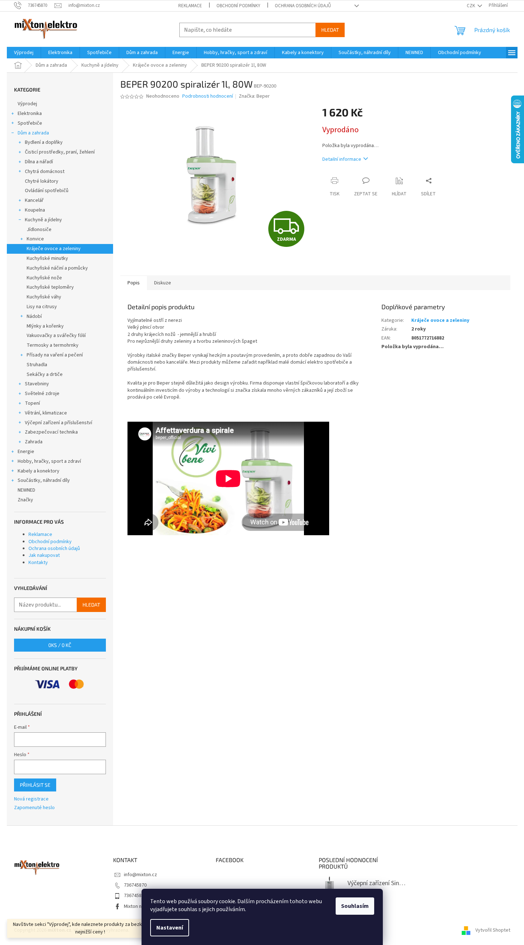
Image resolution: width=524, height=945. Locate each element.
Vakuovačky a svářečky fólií (56, 335)
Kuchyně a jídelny (43, 219)
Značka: (254, 96)
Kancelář (34, 200)
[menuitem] (24, 52)
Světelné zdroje (42, 393)
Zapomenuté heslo (34, 807)
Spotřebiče (30, 123)
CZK (471, 6)
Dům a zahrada (33, 133)
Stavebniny (37, 383)
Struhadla (37, 364)
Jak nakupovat (44, 555)
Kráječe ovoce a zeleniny (54, 248)
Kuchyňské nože (44, 277)
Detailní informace (341, 159)
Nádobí (34, 316)
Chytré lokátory (41, 181)
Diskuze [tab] (162, 283)
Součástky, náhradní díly (44, 480)
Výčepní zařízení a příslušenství (58, 422)
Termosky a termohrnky (53, 345)
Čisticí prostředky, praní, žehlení (60, 152)
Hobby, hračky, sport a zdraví (49, 461)
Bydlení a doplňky (44, 142)
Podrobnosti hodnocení (207, 96)
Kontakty (38, 562)
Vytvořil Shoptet (492, 930)
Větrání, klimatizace (46, 413)
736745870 (135, 885)
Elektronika (30, 113)
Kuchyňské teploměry (50, 287)
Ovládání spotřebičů (46, 190)
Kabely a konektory (38, 471)
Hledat (330, 30)
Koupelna (35, 210)
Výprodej (27, 103)
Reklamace (190, 6)
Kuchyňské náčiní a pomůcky (57, 268)
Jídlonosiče (39, 229)
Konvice (35, 239)
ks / (59, 645)
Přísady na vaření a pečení (55, 355)
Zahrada (33, 441)
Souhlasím (355, 906)
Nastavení (169, 928)
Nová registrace (31, 799)
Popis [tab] (133, 283)
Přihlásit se (35, 785)
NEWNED (26, 490)
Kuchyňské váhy (44, 297)
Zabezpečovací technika (51, 432)
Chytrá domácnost (44, 171)
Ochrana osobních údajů (303, 6)
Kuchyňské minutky (47, 258)
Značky (25, 499)
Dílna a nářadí (39, 161)
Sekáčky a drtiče (45, 374)
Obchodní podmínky (238, 6)
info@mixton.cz (140, 874)
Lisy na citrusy (42, 306)
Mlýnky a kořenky (45, 326)
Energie (26, 451)
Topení (32, 403)
